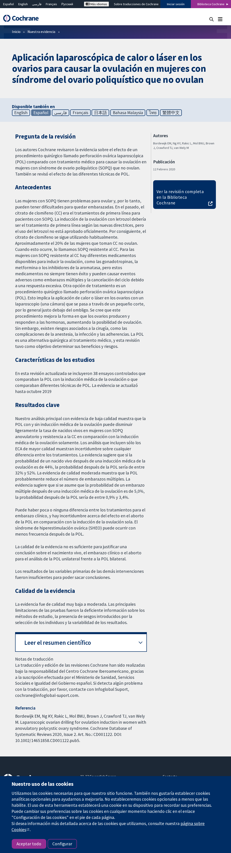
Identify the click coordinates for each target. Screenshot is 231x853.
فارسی (37, 4)
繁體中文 (171, 112)
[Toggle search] (211, 19)
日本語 (100, 112)
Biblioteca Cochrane (210, 4)
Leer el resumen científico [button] (57, 642)
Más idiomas (98, 4)
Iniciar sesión (176, 4)
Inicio (16, 31)
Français (51, 4)
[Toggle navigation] (220, 19)
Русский (67, 4)
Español (8, 4)
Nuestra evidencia (41, 31)
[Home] (23, 18)
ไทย (153, 112)
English (23, 4)
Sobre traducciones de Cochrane (136, 4)
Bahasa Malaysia (128, 112)
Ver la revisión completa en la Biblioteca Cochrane (180, 197)
